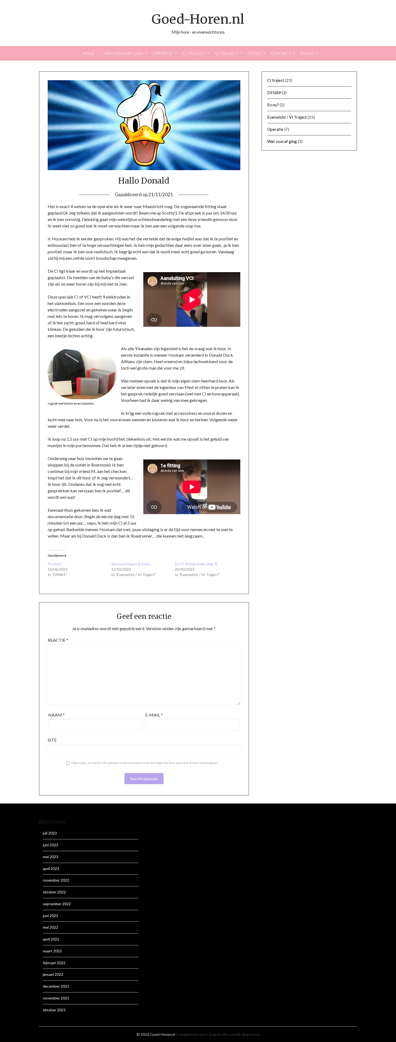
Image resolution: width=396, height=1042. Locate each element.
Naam (56, 714)
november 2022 (56, 880)
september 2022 (57, 903)
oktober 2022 (54, 892)
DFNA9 (254, 53)
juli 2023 (50, 833)
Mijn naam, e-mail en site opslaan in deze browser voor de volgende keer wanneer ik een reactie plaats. (144, 763)
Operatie (163, 53)
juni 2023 (50, 845)
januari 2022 (53, 974)
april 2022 (51, 939)
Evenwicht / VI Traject (287, 117)
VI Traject (226, 53)
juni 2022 (50, 915)
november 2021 (56, 998)
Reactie (58, 640)
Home (89, 53)
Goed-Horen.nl (198, 19)
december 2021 (56, 986)
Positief (54, 564)
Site (52, 739)
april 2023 (51, 868)
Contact (281, 53)
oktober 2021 (54, 1010)
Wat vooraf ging (124, 53)
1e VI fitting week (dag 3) (196, 564)
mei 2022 (50, 927)
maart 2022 (52, 951)
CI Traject (194, 53)
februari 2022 (54, 962)
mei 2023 (50, 856)
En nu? (306, 53)
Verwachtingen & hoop (130, 564)
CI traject (275, 80)
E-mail (154, 714)
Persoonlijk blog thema (241, 1034)
